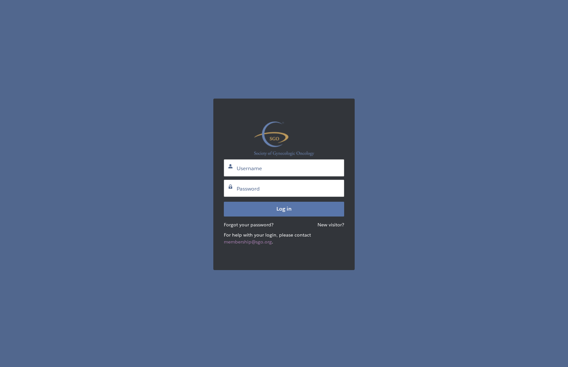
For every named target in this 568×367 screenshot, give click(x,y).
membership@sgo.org (248, 242)
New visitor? (331, 225)
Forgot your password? (248, 225)
